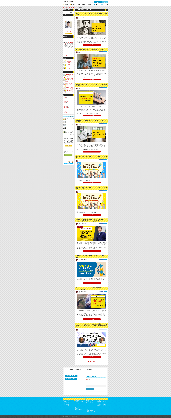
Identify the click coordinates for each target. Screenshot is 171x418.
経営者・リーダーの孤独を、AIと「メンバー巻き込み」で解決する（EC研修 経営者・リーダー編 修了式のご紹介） (68, 91)
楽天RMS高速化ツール (101, 402)
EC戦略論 (65, 102)
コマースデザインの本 (89, 404)
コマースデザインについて (66, 400)
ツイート (105, 51)
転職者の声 (76, 408)
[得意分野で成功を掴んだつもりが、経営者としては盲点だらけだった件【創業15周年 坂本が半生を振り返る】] (92, 233)
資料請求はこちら (68, 155)
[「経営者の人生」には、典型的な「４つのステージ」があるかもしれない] (92, 269)
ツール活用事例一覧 (77, 402)
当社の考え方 (65, 401)
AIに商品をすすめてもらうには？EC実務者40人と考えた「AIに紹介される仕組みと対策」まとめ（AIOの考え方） (68, 76)
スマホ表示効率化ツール (101, 407)
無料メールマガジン (89, 409)
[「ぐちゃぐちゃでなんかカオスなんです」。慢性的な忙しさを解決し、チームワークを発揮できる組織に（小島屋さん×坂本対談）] (92, 339)
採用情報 (107, 4)
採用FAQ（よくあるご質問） (79, 409)
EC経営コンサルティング (89, 400)
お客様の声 (65, 106)
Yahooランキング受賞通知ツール (102, 406)
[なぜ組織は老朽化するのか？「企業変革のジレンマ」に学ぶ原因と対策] (92, 97)
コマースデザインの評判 (67, 405)
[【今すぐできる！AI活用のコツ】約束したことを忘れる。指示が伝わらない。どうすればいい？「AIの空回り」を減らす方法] (65, 65)
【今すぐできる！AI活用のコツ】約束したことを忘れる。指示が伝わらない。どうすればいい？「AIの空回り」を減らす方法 (68, 80)
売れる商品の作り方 (66, 111)
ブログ (102, 4)
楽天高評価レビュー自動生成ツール (102, 404)
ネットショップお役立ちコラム (91, 411)
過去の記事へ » (93, 361)
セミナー (84, 4)
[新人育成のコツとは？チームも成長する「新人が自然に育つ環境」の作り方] (92, 134)
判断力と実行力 (66, 107)
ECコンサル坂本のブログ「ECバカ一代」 (71, 7)
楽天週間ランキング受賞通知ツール (102, 403)
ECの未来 (65, 97)
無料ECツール (99, 400)
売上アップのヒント (66, 112)
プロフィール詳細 (68, 31)
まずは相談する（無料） (71, 378)
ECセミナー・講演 (66, 100)
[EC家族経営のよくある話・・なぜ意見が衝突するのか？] (92, 61)
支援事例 (96, 4)
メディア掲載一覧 (77, 403)
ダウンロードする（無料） (71, 375)
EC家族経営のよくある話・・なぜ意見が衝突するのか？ (90, 49)
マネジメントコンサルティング (90, 402)
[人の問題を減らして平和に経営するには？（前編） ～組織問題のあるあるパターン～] (92, 201)
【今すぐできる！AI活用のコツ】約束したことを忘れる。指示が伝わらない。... (69, 65)
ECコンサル (91, 2)
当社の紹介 (66, 4)
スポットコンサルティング (89, 403)
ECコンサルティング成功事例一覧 (79, 401)
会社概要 (89, 2)
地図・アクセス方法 (66, 404)
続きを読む (65, 55)
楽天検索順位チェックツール (102, 401)
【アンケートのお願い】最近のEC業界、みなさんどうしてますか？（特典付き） (69, 88)
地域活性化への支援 (66, 402)
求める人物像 (77, 407)
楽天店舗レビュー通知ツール (102, 405)
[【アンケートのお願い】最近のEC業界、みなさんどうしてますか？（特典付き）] (65, 61)
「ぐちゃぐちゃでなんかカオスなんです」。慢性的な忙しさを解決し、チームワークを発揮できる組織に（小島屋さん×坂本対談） (91, 325)
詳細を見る (92, 44)
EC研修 (79, 4)
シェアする (101, 51)
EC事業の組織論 (66, 101)
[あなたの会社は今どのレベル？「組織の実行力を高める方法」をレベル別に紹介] (92, 301)
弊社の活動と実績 (77, 400)
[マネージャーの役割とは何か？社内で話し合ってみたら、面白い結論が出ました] (92, 27)
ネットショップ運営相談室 (90, 410)
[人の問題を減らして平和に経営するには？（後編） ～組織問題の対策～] (92, 170)
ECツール (90, 4)
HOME (64, 7)
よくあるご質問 (89, 401)
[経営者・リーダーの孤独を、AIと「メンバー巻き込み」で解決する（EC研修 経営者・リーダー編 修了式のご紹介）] (65, 68)
